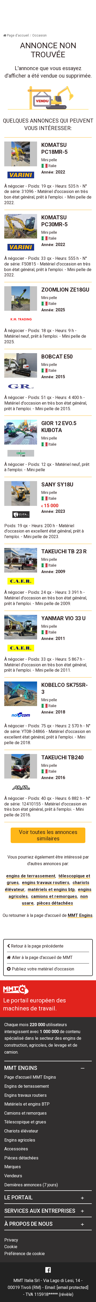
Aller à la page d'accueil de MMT (42, 957)
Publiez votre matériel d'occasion (42, 969)
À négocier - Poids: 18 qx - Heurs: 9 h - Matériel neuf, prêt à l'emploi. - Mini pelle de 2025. (45, 336)
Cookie (10, 1246)
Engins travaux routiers (45, 882)
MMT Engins (80, 915)
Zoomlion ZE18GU (65, 290)
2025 (53, 309)
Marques (12, 1166)
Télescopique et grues (25, 1121)
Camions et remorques (54, 896)
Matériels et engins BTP (51, 889)
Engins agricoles (19, 1140)
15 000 (49, 505)
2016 (53, 777)
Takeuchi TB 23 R (64, 551)
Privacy (11, 1240)
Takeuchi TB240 (62, 757)
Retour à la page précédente (36, 946)
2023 (53, 511)
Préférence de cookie (24, 1253)
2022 (53, 172)
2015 (53, 376)
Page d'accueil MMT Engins (30, 1077)
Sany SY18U (57, 484)
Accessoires (16, 1148)
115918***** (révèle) (53, 1294)
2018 (53, 712)
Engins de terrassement (30, 875)
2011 (53, 638)
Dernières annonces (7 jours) (31, 1184)
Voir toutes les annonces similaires (48, 835)
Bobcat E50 (57, 356)
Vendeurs (13, 1175)
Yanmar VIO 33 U (63, 618)
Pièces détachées (55, 903)
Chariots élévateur (21, 1131)
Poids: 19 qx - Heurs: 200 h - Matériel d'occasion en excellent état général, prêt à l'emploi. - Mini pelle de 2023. (44, 531)
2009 (53, 571)
